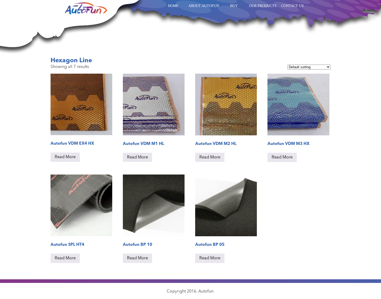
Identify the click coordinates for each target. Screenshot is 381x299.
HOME (173, 6)
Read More (65, 157)
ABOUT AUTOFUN (203, 6)
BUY (234, 6)
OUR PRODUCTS (263, 6)
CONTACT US (292, 6)
